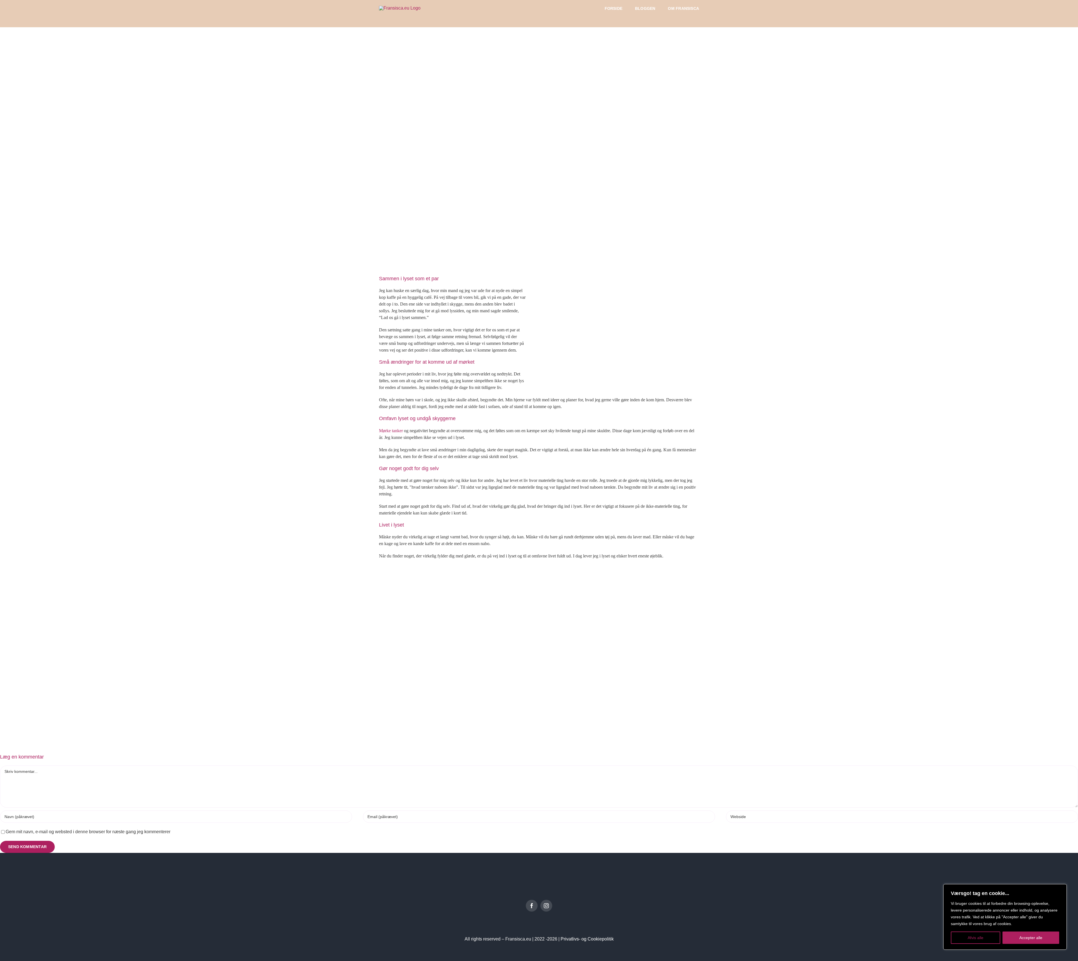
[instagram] (546, 906)
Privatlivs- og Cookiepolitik (587, 939)
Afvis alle (975, 937)
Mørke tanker (391, 430)
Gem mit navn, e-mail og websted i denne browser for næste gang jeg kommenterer (88, 831)
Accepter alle (1030, 937)
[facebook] (532, 906)
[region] (1005, 917)
